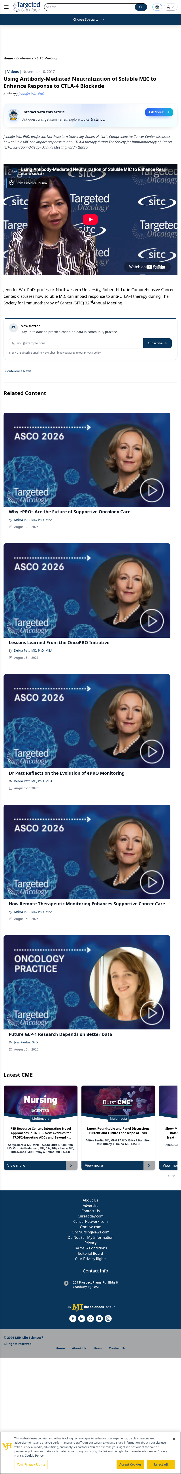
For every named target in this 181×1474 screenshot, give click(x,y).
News (97, 1348)
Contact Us (90, 1210)
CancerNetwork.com (90, 1221)
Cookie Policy (34, 1456)
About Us (90, 1200)
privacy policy (92, 353)
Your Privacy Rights (91, 1258)
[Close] (174, 1439)
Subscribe (155, 343)
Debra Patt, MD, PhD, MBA (33, 519)
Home (8, 58)
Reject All (161, 1464)
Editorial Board (90, 1253)
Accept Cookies (130, 1464)
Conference (24, 58)
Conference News (18, 371)
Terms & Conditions (90, 1248)
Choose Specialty (85, 19)
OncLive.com (90, 1226)
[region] (90, 1453)
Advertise (90, 1205)
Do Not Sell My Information (90, 1237)
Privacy (90, 1242)
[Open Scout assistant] (157, 7)
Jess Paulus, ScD (26, 1042)
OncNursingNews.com (90, 1232)
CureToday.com (91, 1216)
